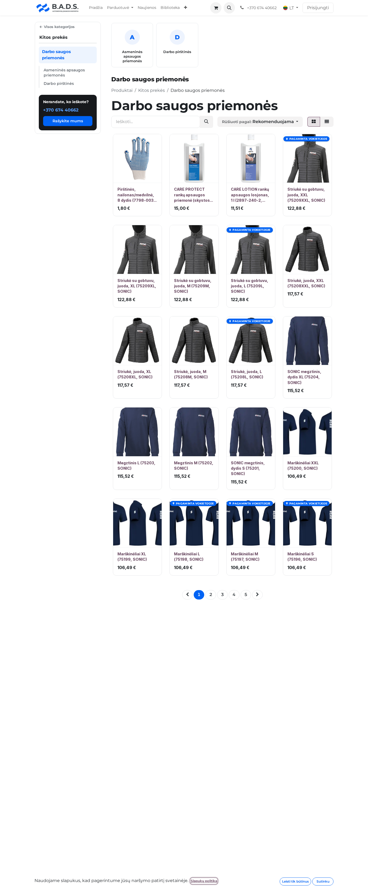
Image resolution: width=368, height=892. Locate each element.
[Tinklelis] (313, 122)
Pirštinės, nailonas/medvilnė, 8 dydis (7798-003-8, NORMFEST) (136, 195)
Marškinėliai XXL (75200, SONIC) (303, 466)
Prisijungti (318, 7)
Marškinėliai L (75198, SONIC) (188, 557)
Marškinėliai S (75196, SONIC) (302, 557)
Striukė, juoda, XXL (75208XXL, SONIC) (306, 283)
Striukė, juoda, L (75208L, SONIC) (247, 374)
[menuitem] (96, 7)
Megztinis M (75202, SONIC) (193, 466)
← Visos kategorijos (57, 27)
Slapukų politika (204, 881)
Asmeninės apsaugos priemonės (64, 73)
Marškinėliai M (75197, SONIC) (245, 557)
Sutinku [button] (323, 881)
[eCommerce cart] (215, 7)
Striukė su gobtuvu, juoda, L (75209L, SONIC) (249, 286)
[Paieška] (206, 122)
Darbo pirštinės (59, 83)
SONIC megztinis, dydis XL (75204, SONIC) (304, 377)
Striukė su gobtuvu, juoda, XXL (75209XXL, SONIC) (306, 195)
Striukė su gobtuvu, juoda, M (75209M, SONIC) (192, 286)
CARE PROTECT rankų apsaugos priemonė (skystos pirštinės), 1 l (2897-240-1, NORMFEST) (193, 195)
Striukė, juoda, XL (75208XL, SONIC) (134, 374)
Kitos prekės (151, 90)
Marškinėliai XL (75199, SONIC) (132, 557)
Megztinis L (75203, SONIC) (136, 466)
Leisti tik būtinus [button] (295, 881)
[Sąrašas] (327, 122)
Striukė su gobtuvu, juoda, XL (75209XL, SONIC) (136, 286)
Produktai (122, 90)
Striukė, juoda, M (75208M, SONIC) (191, 374)
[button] (229, 7)
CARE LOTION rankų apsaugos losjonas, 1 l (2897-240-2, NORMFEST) (250, 195)
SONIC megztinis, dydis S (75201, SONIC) (248, 468)
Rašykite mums (68, 121)
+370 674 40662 (60, 110)
